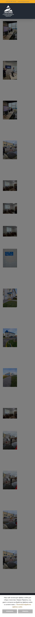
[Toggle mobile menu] (32, 8)
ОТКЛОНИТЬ (9, 611)
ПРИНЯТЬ (25, 611)
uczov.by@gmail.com (23, 1)
